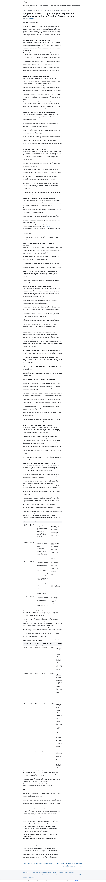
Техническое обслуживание (72, 875)
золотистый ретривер (32, 25)
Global (48, 226)
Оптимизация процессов (65, 5)
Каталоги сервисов (76, 5)
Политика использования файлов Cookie (66, 872)
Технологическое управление (42, 5)
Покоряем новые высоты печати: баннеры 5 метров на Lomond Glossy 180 (37, 864)
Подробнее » (29, 872)
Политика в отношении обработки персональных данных (44, 872)
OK (76, 880)
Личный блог (30, 10)
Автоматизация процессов (60, 875)
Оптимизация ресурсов (28, 7)
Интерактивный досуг (54, 5)
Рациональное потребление (29, 877)
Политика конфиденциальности (29, 874)
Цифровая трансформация (29, 5)
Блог (24, 872)
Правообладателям (41, 874)
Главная (24, 10)
